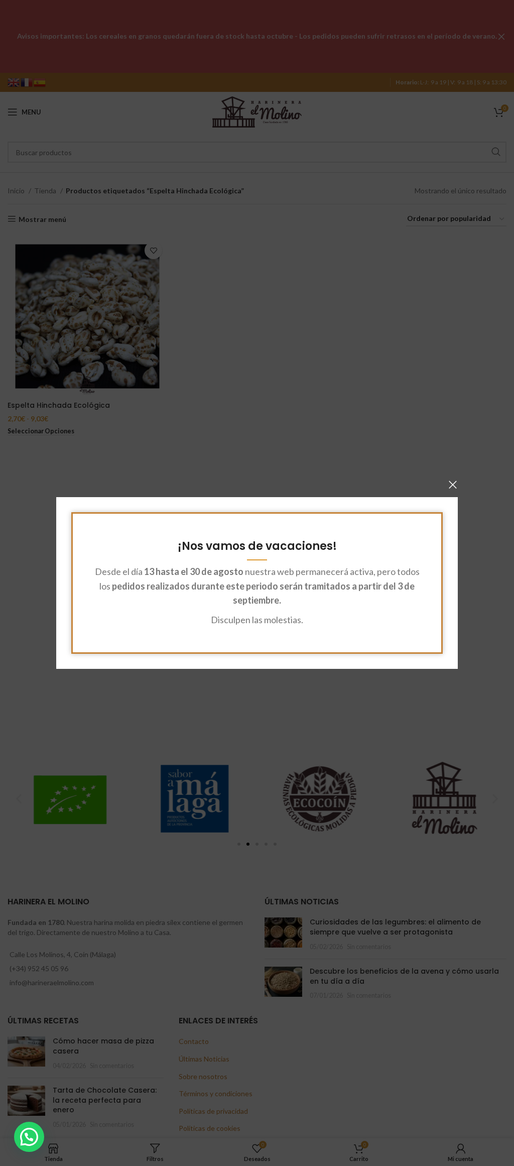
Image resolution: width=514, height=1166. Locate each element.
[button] (29, 1137)
